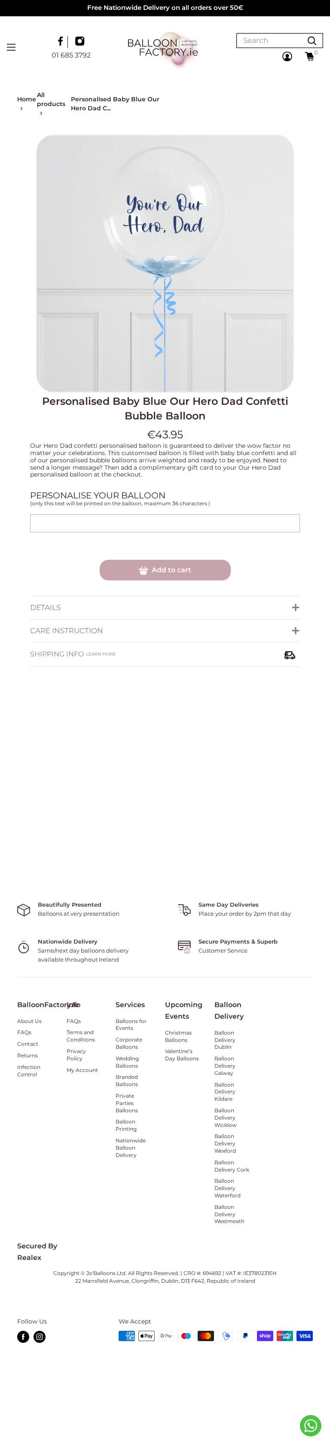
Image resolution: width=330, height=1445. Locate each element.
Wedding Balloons (127, 1062)
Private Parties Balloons (127, 1103)
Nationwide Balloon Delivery (131, 1147)
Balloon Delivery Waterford (227, 1188)
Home (26, 99)
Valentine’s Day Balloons (182, 1055)
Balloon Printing (126, 1125)
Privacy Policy (76, 1055)
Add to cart (170, 570)
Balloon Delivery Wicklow (225, 1117)
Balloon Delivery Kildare (224, 1091)
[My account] (287, 56)
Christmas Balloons (178, 1036)
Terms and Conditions (81, 1036)
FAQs (24, 1032)
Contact (27, 1044)
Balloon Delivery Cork (231, 1166)
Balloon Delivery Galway (224, 1065)
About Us (29, 1021)
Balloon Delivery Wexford (225, 1143)
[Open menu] (11, 47)
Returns (27, 1055)
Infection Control (28, 1071)
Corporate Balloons (129, 1043)
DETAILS (45, 607)
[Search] (312, 40)
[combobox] (269, 40)
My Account (82, 1070)
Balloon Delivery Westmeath (229, 1214)
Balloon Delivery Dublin (224, 1039)
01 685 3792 (71, 55)
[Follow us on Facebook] (61, 42)
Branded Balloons (127, 1080)
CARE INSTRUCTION (66, 630)
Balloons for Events (131, 1025)
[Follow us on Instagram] (81, 42)
